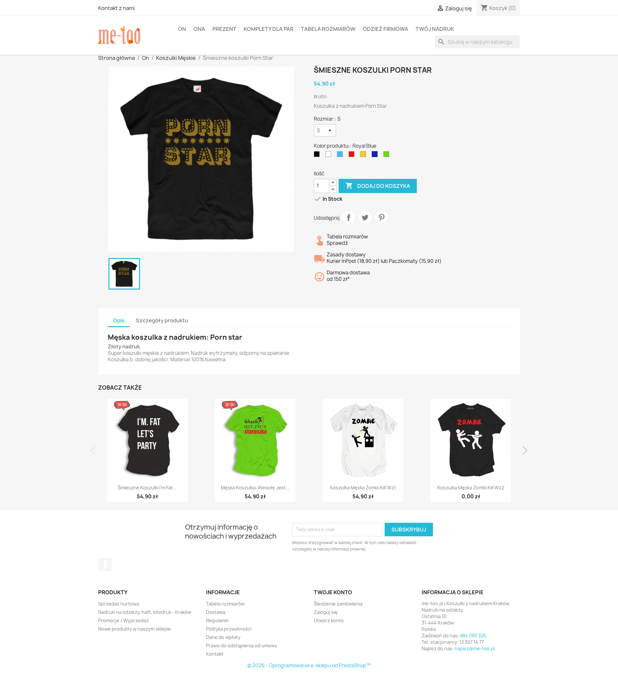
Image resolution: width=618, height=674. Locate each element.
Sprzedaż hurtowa (118, 604)
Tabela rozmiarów (328, 28)
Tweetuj (365, 217)
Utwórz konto (329, 620)
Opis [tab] (119, 320)
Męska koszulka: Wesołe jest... (255, 488)
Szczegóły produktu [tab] (162, 320)
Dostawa (215, 612)
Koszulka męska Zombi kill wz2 (470, 488)
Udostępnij (348, 217)
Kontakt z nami (116, 8)
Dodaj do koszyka (377, 185)
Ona (199, 28)
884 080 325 (473, 635)
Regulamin (217, 620)
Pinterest (381, 217)
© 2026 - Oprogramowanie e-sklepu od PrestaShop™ (309, 665)
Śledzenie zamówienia (338, 604)
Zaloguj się (326, 612)
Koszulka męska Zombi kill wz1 (363, 488)
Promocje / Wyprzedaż (123, 620)
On (182, 28)
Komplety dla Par (269, 28)
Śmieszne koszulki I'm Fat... (147, 488)
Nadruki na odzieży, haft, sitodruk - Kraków (144, 612)
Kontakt (214, 654)
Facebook (105, 564)
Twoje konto (333, 592)
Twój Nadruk (435, 28)
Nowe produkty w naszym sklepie (134, 629)
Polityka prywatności (228, 629)
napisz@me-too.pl (474, 648)
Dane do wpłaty (223, 637)
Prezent (224, 28)
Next (523, 450)
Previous (95, 450)
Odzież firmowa (385, 28)
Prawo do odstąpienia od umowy (241, 645)
